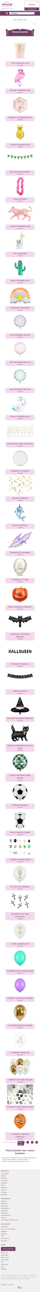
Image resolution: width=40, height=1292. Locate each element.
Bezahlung (4, 1194)
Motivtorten (4, 1203)
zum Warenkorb (32, 9)
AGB (2, 1236)
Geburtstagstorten (6, 1215)
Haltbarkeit (4, 1187)
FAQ (2, 1262)
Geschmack (4, 1183)
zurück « (21, 1142)
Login (34, 23)
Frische (3, 1185)
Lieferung (3, 1192)
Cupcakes (3, 1217)
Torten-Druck (4, 1180)
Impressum (4, 1269)
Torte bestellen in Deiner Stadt (9, 1220)
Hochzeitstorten (5, 1208)
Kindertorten (4, 1206)
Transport (3, 1190)
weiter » (20, 1144)
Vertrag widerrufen (8, 1249)
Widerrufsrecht (5, 1238)
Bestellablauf (4, 1226)
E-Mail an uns (5, 1257)
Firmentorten (4, 1213)
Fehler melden (5, 1260)
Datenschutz (4, 1241)
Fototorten (4, 1201)
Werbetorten (4, 1210)
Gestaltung (4, 1178)
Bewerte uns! (4, 1252)
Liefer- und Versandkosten (8, 1229)
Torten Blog (4, 1264)
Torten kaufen (5, 1173)
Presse (2, 1267)
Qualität (3, 1176)
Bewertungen (4, 1255)
